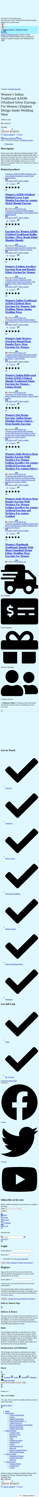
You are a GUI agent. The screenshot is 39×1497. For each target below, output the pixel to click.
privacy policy (8, 1295)
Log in (4, 1263)
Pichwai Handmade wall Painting (21, 1425)
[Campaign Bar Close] (2, 24)
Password (5, 1255)
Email (3, 1208)
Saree (11, 1438)
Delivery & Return (9, 138)
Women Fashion (10, 1431)
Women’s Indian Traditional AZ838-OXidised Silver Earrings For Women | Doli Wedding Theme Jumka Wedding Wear (21, 306)
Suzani (12, 1444)
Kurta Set (13, 1448)
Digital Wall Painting (17, 1419)
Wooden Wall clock (16, 1458)
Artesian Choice (10, 1454)
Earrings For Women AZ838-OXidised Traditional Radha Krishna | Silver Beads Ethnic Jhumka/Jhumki (21, 236)
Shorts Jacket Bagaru (17, 1452)
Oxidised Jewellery (12, 35)
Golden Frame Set (16, 1423)
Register (4, 1299)
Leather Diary (14, 1466)
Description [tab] (9, 144)
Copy (23, 1382)
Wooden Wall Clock (16, 1429)
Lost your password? (21, 1259)
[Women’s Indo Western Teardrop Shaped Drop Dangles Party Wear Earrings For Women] (21, 322)
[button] (18, 135)
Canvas (12, 1417)
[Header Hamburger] (3, 27)
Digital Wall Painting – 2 (18, 1421)
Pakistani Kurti (15, 1442)
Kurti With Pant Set (16, 1446)
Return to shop (6, 1405)
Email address (6, 1251)
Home (3, 35)
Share (20, 138)
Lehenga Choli (15, 1433)
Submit (4, 1211)
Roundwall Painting (16, 1427)
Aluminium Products (17, 1456)
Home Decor (9, 1413)
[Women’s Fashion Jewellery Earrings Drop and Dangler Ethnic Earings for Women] (21, 250)
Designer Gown (15, 1435)
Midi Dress (13, 1436)
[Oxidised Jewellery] (3, 40)
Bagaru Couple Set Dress (18, 1450)
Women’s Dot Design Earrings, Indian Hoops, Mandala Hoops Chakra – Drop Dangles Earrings (19, 419)
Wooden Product (15, 1464)
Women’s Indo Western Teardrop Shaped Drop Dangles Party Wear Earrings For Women (18, 343)
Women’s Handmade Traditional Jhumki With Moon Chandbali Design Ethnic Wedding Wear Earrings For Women (19, 550)
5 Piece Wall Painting (17, 1415)
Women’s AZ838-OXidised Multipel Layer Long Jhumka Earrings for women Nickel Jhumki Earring (21, 199)
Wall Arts (13, 1460)
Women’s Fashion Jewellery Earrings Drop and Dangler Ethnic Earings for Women (20, 269)
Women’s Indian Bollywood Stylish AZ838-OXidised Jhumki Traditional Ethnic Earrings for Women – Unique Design (20, 381)
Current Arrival (10, 1462)
